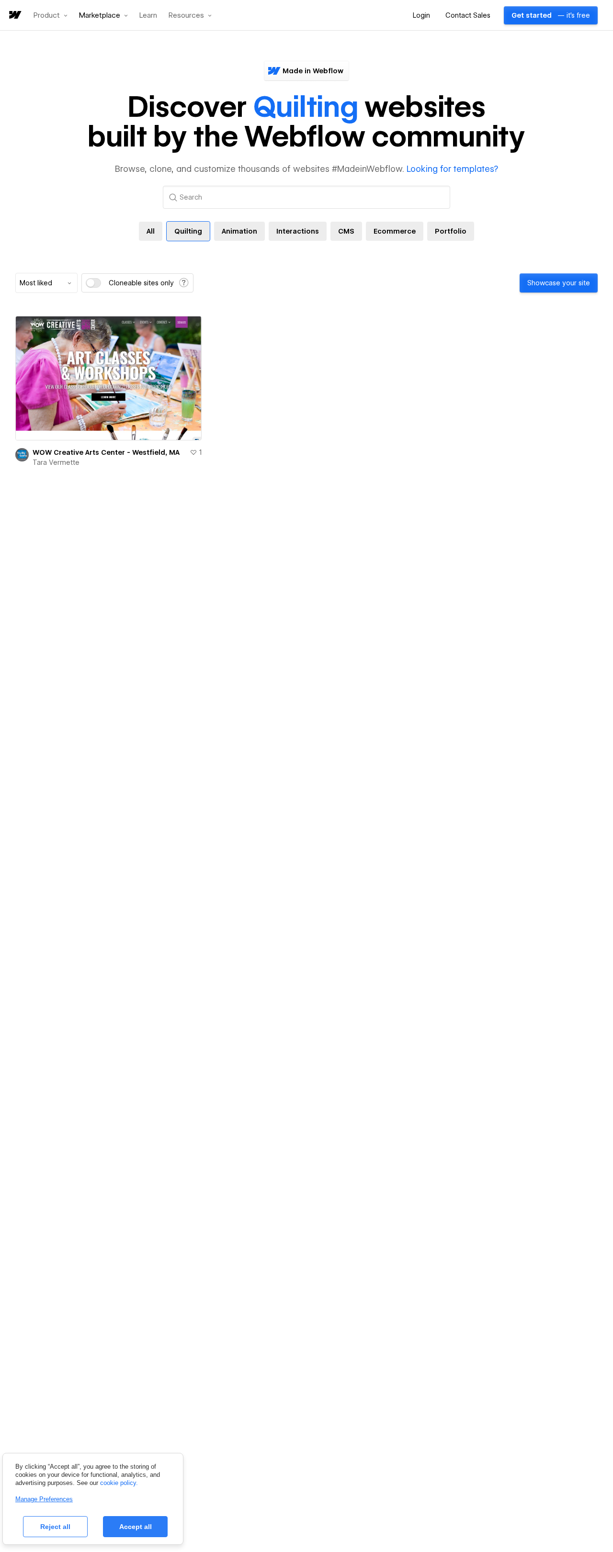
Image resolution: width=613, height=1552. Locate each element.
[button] (50, 15)
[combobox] (46, 283)
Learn (148, 15)
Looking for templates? (452, 169)
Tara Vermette (56, 462)
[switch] (93, 283)
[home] (14, 15)
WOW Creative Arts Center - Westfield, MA (106, 452)
